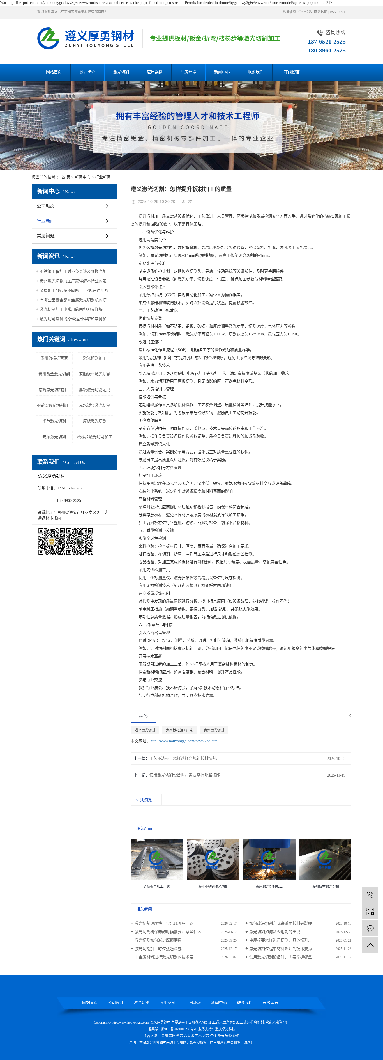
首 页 (65, 177)
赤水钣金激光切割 (94, 405)
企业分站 (305, 12)
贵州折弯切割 (254, 1022)
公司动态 (46, 206)
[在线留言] (370, 928)
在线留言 (292, 72)
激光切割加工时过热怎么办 (158, 949)
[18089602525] (370, 895)
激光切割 (121, 72)
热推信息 (289, 12)
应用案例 (155, 72)
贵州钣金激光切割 (54, 374)
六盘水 (189, 1036)
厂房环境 (188, 72)
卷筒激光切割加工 (54, 390)
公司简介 (87, 72)
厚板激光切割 (95, 421)
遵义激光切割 (145, 730)
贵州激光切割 (214, 730)
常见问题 (46, 235)
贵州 (164, 1036)
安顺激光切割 (54, 437)
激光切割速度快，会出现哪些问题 (164, 923)
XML (342, 12)
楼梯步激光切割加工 (94, 437)
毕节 (221, 1036)
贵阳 (172, 1036)
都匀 (236, 1036)
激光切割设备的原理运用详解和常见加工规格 (76, 319)
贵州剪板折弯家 (54, 358)
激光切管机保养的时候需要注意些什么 (168, 932)
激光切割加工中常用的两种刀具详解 (71, 309)
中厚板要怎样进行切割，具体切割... (280, 940)
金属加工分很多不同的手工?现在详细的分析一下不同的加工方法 (76, 291)
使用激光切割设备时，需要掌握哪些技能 (184, 775)
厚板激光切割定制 (94, 390)
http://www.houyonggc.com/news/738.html (184, 741)
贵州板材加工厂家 (179, 730)
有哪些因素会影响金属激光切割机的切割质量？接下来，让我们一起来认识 (76, 300)
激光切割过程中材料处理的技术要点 (280, 949)
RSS (333, 12)
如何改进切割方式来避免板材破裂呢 (280, 923)
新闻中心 (222, 72)
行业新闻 (103, 177)
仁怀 (213, 1036)
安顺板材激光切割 (94, 374)
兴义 (205, 1036)
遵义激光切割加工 (229, 1022)
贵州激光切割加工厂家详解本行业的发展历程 (76, 281)
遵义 (179, 1036)
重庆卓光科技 (225, 1029)
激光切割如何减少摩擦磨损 (158, 940)
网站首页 (54, 72)
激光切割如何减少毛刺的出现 (274, 932)
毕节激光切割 (54, 421)
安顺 (228, 1036)
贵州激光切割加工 (201, 1022)
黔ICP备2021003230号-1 (179, 1029)
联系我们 (256, 72)
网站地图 (320, 12)
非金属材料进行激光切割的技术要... (166, 957)
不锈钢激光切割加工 (54, 405)
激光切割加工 (95, 358)
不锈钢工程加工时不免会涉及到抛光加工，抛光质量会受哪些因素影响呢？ (76, 271)
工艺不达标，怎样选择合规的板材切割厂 (184, 758)
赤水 (198, 1036)
